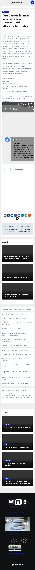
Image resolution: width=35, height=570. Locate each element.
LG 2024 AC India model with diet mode (14, 350)
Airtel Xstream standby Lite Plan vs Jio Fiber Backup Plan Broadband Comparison (16, 258)
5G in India (8, 460)
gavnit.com (17, 2)
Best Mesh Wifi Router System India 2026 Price (17, 309)
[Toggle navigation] (2, 2)
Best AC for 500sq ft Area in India (12, 314)
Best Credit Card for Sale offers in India (14, 345)
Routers (7, 424)
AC (6, 444)
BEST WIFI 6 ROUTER (17, 512)
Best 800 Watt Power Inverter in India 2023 (15, 383)
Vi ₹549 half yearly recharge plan (15, 277)
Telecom (5, 12)
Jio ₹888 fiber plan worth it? (11, 329)
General (7, 478)
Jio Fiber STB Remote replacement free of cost (17, 354)
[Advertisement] (17, 193)
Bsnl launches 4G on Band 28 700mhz (14, 318)
